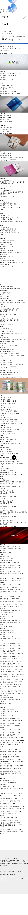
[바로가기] (27, 53)
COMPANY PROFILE (15, 10)
